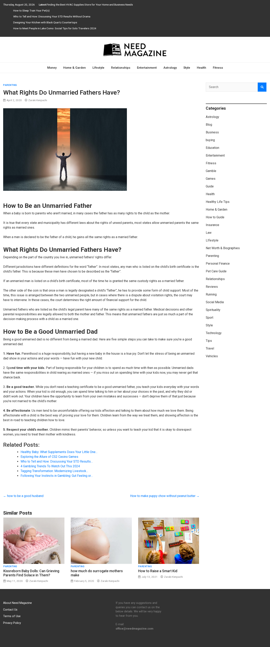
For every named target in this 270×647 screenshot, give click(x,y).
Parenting (10, 85)
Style (186, 67)
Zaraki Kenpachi (37, 100)
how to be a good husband (23, 496)
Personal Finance (218, 263)
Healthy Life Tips (217, 202)
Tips (209, 341)
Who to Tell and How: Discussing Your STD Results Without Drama (51, 16)
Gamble (211, 171)
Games (210, 179)
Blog (209, 124)
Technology (214, 333)
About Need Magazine (17, 603)
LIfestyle (98, 67)
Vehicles (212, 356)
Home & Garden (74, 67)
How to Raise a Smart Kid (157, 571)
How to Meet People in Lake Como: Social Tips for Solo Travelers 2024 (54, 28)
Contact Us (10, 609)
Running (211, 294)
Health (201, 67)
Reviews (212, 287)
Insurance (212, 225)
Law (208, 233)
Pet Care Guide (216, 271)
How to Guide (215, 217)
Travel (210, 348)
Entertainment (147, 67)
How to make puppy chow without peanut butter (164, 496)
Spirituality (213, 310)
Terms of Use (12, 616)
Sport (209, 317)
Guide (210, 186)
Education (212, 148)
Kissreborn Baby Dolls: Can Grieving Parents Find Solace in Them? (31, 573)
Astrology (170, 67)
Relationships (120, 67)
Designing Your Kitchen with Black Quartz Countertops (45, 22)
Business (212, 132)
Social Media (215, 302)
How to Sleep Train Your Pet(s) (31, 10)
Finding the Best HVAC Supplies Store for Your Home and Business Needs (90, 4)
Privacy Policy (12, 623)
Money (52, 67)
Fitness (218, 67)
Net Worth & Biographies (223, 248)
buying (210, 140)
